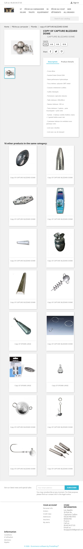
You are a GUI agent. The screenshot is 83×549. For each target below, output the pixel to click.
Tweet (56, 51)
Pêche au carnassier (34, 9)
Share (50, 51)
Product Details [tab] (67, 62)
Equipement (43, 12)
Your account (50, 505)
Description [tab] (52, 62)
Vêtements (56, 12)
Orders (45, 511)
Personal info (48, 508)
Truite (32, 12)
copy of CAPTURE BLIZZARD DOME (22, 177)
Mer (69, 9)
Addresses (47, 517)
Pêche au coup (58, 9)
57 (21, 9)
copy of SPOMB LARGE (23, 344)
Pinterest (61, 51)
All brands (69, 12)
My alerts (46, 522)
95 (48, 9)
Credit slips (47, 514)
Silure (23, 12)
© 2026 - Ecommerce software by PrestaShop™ (41, 546)
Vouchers (46, 519)
